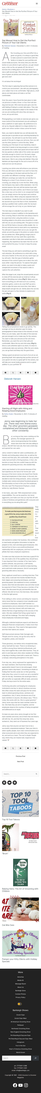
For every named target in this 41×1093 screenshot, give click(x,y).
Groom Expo (20, 1015)
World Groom (20, 1052)
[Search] (35, 1058)
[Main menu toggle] (37, 3)
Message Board (20, 984)
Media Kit (20, 980)
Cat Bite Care (8, 925)
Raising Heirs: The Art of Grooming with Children (20, 890)
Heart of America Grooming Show (20, 1049)
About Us (20, 987)
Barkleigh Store (20, 990)
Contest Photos (20, 994)
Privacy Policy (20, 997)
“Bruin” (5, 853)
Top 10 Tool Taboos (11, 819)
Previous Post (20, 756)
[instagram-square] (15, 783)
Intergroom (20, 1042)
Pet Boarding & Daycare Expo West (20, 1039)
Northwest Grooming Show (20, 1028)
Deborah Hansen (10, 46)
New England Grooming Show (20, 1032)
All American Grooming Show (20, 1022)
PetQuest (20, 1025)
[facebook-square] (4, 783)
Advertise (20, 977)
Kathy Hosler (8, 414)
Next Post (20, 761)
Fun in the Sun (20, 1045)
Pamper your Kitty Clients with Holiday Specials (19, 960)
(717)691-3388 (22, 1066)
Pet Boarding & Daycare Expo (20, 1035)
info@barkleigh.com (22, 1070)
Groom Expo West (20, 1018)
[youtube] (9, 783)
